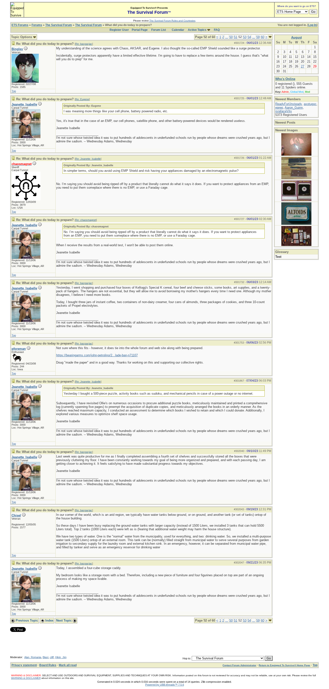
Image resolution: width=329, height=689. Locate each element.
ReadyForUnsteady (288, 104)
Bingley (17, 49)
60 (262, 37)
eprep (279, 107)
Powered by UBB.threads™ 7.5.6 (164, 684)
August (296, 37)
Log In (312, 25)
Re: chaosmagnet (85, 220)
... (226, 37)
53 (244, 37)
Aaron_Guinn (294, 107)
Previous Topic (26, 620)
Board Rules (47, 665)
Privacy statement (24, 665)
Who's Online (285, 79)
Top (14, 91)
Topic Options (22, 37)
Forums (37, 25)
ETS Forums (20, 25)
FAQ (217, 30)
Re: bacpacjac (83, 43)
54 (249, 37)
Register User (119, 30)
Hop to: (187, 658)
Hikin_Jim (60, 657)
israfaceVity (283, 111)
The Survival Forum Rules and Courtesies (172, 20)
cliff (52, 657)
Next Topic (64, 620)
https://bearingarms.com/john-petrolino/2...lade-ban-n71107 (97, 355)
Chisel (16, 515)
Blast (45, 657)
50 (231, 37)
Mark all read (68, 665)
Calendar (178, 30)
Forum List (158, 30)
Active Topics (197, 30)
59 (258, 37)
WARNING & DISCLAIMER (26, 678)
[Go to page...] (270, 37)
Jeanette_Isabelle (24, 104)
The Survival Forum (58, 25)
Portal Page (140, 30)
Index (48, 620)
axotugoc (310, 104)
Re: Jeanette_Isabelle (88, 158)
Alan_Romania (32, 657)
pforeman (19, 349)
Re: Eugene (82, 99)
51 (235, 37)
